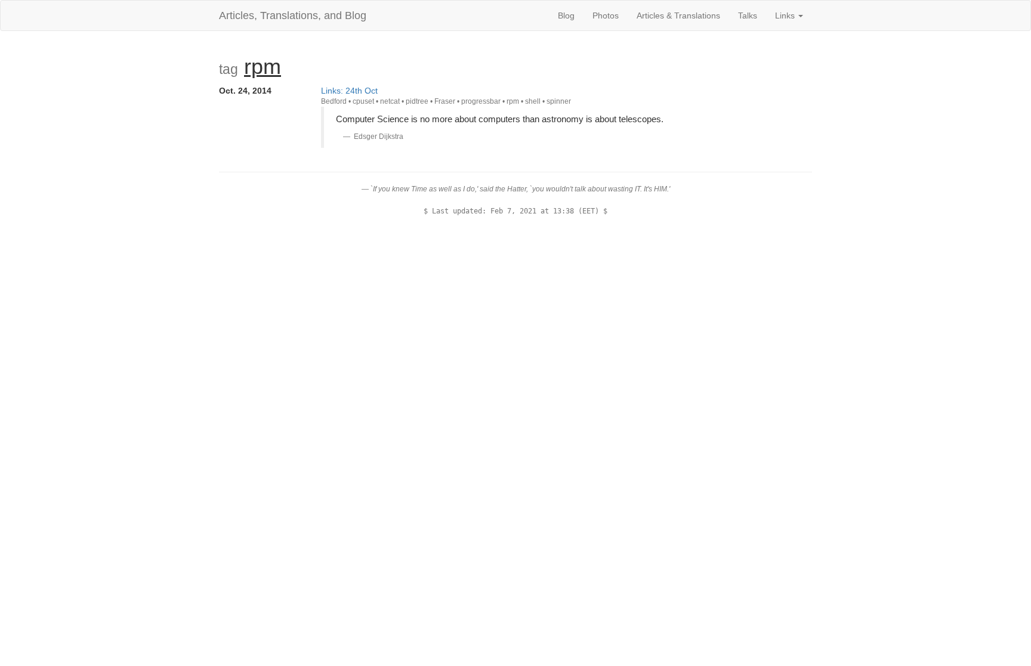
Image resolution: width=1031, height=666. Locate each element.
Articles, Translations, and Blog (292, 15)
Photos (605, 15)
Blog (566, 15)
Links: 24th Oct (349, 90)
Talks (747, 15)
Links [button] (786, 15)
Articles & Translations (678, 15)
